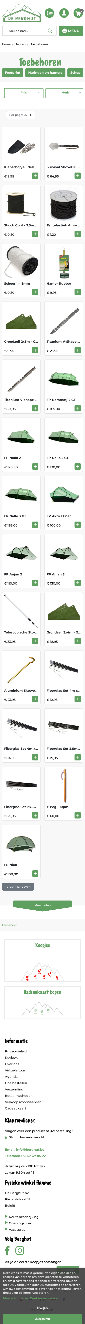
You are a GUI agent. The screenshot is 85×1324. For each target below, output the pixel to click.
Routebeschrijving (24, 1217)
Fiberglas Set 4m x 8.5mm (26, 749)
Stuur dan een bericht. (27, 1137)
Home (6, 44)
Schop (75, 72)
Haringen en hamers (45, 72)
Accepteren (42, 1319)
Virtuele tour (15, 1070)
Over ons (12, 1064)
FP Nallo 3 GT (15, 516)
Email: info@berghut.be (24, 1149)
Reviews (11, 1058)
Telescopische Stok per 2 (24, 632)
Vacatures (17, 1229)
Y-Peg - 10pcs (58, 807)
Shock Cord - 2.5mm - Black (27, 225)
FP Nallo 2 (12, 458)
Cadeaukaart (15, 1108)
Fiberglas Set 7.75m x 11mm (27, 807)
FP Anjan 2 (13, 574)
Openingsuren (20, 1223)
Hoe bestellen (16, 1083)
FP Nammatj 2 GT (61, 400)
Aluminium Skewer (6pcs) (25, 691)
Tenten (21, 44)
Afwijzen (42, 1308)
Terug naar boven (18, 886)
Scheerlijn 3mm (17, 283)
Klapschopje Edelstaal (22, 167)
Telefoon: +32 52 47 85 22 (25, 1156)
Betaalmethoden (19, 1096)
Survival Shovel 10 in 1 (65, 167)
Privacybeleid (16, 1051)
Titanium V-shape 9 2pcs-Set (28, 400)
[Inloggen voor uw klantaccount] (64, 13)
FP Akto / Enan (59, 516)
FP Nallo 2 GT (58, 458)
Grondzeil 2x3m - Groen (23, 341)
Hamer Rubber (59, 283)
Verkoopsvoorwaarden (23, 1102)
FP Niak (10, 865)
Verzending (14, 1089)
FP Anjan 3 (55, 574)
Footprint (12, 72)
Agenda (11, 1077)
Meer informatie (15, 1298)
